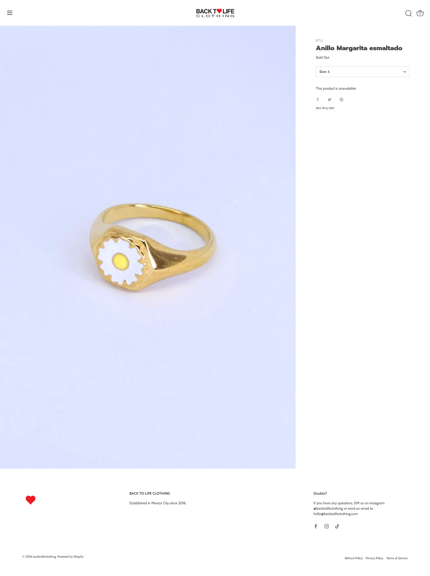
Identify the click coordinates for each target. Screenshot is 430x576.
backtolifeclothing (44, 556)
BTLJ (319, 40)
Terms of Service (397, 558)
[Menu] (10, 13)
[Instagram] (326, 526)
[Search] (408, 13)
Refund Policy (354, 558)
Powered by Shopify (70, 556)
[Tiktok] (337, 526)
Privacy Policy (374, 558)
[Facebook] (316, 526)
